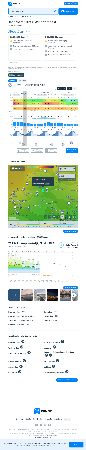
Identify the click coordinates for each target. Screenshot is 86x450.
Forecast (12, 81)
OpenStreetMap (67, 220)
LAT (11, 136)
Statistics (22, 81)
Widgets (48, 419)
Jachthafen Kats (35, 84)
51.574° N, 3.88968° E (16, 25)
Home (10, 16)
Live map (19, 419)
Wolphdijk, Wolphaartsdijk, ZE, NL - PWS (31, 243)
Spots (17, 16)
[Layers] (45, 217)
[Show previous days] (15, 225)
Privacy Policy (39, 437)
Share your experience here (67, 380)
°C (12, 108)
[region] (43, 193)
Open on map (69, 11)
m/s (19, 84)
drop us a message (51, 435)
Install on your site (71, 151)
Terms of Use (49, 445)
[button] (25, 26)
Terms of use (47, 437)
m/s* (11, 103)
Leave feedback (17, 75)
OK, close (76, 444)
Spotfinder (37, 419)
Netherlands (26, 16)
